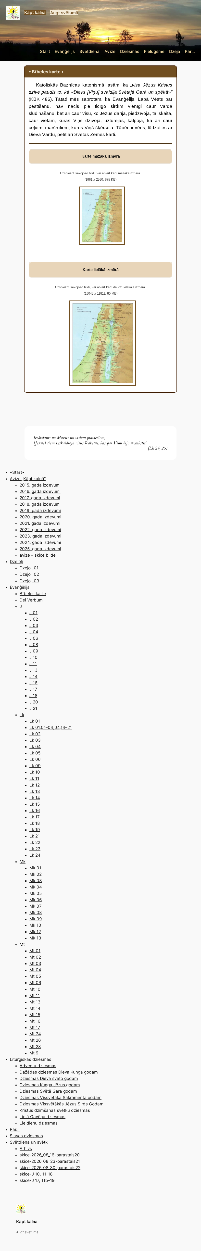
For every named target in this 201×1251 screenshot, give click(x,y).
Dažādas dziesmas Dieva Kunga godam (59, 1072)
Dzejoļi (16, 561)
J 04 (33, 631)
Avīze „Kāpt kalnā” (28, 478)
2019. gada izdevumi (40, 510)
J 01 (33, 612)
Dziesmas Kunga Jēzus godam (50, 1084)
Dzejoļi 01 (29, 567)
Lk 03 (35, 740)
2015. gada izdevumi (40, 485)
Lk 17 (34, 816)
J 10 (33, 657)
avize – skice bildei (38, 555)
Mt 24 (35, 1033)
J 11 (33, 663)
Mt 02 (35, 957)
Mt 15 (34, 1014)
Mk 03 (35, 880)
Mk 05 (35, 893)
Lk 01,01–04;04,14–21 (50, 727)
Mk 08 (35, 912)
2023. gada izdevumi (40, 536)
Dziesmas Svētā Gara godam (48, 1091)
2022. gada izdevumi (40, 529)
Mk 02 (35, 874)
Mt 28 (35, 1046)
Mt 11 (34, 995)
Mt (22, 944)
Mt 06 (35, 982)
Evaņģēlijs (19, 587)
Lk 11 (34, 778)
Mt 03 (35, 963)
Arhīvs (26, 1148)
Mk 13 (35, 938)
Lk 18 (34, 823)
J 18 (33, 695)
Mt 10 (34, 989)
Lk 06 (35, 759)
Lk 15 (34, 804)
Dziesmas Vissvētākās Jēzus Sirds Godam (61, 1103)
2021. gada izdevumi (40, 523)
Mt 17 (34, 1027)
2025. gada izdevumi (40, 548)
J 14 (33, 676)
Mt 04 (35, 969)
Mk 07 (35, 906)
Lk (22, 714)
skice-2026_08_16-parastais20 (50, 1154)
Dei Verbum (31, 600)
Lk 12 (34, 785)
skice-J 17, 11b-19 (37, 1180)
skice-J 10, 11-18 (36, 1174)
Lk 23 (34, 848)
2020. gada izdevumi (40, 516)
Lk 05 (34, 753)
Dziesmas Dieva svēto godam (49, 1078)
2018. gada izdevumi (40, 504)
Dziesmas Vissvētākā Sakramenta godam (60, 1097)
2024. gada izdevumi (40, 542)
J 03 (33, 625)
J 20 (33, 702)
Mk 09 (35, 918)
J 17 (33, 689)
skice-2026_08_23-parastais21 (50, 1161)
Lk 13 (34, 791)
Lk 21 (34, 836)
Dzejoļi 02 (29, 574)
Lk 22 (34, 842)
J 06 (33, 638)
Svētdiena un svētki (29, 1142)
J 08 (33, 644)
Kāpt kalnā (35, 12)
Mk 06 (35, 899)
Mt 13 (34, 1002)
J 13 (33, 670)
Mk (22, 861)
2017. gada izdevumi (40, 497)
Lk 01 (34, 721)
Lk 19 (34, 829)
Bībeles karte (33, 593)
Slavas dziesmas (26, 1135)
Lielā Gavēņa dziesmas (42, 1116)
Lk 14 (34, 797)
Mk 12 (35, 931)
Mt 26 (35, 1040)
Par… (15, 1129)
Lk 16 (34, 810)
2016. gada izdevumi (40, 491)
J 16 (33, 682)
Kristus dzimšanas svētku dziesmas (55, 1110)
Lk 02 (34, 733)
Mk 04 (35, 887)
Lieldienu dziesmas (39, 1123)
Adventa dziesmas (38, 1065)
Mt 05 (35, 976)
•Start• (17, 472)
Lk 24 (34, 855)
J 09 (33, 651)
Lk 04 (35, 746)
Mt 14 (34, 1008)
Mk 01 (35, 867)
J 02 (33, 619)
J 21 (33, 708)
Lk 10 (34, 772)
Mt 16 (34, 1021)
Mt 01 (34, 950)
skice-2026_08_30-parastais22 (50, 1167)
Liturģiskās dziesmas (30, 1059)
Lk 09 (35, 765)
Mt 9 (33, 1053)
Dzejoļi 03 (29, 580)
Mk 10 (35, 925)
